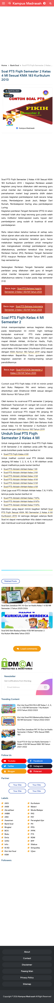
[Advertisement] (27, 35)
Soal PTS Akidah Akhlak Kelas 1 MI (20, 469)
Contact (27, 958)
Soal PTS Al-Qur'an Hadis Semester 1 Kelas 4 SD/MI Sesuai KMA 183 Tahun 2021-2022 (33, 744)
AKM (7, 807)
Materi (34, 807)
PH (32, 824)
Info (6, 844)
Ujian (33, 851)
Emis (7, 837)
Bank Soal (8, 96)
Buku (7, 834)
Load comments (28, 648)
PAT (32, 817)
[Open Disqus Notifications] (9, 3)
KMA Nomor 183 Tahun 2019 (25, 352)
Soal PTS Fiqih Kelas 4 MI (16, 454)
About (27, 952)
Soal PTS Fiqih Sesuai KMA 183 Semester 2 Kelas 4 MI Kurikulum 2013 (27, 512)
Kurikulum (35, 803)
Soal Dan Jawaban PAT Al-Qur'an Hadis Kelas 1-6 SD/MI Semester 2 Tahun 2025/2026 (26, 607)
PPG (33, 827)
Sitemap (27, 984)
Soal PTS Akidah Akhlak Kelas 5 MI (21, 483)
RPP (32, 841)
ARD (7, 817)
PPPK (33, 831)
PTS (32, 834)
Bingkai (8, 827)
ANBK (7, 813)
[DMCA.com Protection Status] (17, 663)
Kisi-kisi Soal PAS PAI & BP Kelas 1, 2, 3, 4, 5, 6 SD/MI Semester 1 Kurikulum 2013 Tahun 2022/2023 (34, 707)
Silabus (34, 844)
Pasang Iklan (27, 971)
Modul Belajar (37, 810)
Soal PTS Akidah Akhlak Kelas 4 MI (21, 479)
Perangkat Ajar (37, 820)
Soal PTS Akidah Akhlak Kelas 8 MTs (21, 501)
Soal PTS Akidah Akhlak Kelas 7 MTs (22, 498)
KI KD (7, 848)
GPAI (7, 841)
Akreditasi (9, 810)
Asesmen (9, 820)
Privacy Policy (27, 977)
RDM (33, 837)
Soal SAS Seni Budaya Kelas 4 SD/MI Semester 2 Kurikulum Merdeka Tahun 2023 (23, 632)
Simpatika (35, 848)
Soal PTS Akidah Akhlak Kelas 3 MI (21, 476)
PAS (32, 813)
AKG (7, 803)
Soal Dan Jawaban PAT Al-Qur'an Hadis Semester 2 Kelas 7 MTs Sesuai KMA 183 (34, 732)
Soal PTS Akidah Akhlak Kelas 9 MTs (22, 505)
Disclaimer (27, 965)
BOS (7, 831)
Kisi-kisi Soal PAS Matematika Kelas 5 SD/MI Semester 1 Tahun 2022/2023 (34, 718)
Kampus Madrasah (26, 996)
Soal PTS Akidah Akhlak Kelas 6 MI (21, 486)
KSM (7, 855)
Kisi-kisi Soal (10, 851)
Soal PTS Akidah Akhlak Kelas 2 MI (21, 472)
